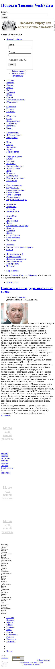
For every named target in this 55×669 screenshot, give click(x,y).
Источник (5, 415)
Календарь (11, 639)
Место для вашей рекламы (7, 433)
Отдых (9, 625)
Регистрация (17, 76)
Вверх (9, 651)
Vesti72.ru (4, 658)
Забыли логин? (18, 73)
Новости (23, 275)
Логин (11, 45)
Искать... (5, 12)
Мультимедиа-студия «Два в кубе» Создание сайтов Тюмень (31, 663)
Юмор (9, 629)
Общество (32, 275)
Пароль (12, 52)
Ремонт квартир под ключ (5, 455)
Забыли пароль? (19, 71)
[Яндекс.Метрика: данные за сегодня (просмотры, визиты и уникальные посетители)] (43, 660)
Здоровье (10, 627)
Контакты (10, 642)
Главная (14, 275)
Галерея (9, 637)
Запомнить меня (16, 60)
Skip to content (12, 271)
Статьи (9, 632)
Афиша (9, 622)
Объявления (11, 634)
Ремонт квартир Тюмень (4, 463)
